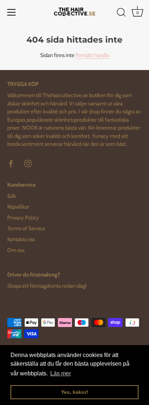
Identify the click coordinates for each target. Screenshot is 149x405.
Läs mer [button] (60, 373)
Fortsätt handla (92, 55)
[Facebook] (10, 163)
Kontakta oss (21, 239)
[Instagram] (27, 163)
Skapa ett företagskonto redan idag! (47, 286)
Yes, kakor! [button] (74, 392)
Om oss (16, 250)
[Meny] (12, 12)
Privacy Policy (23, 217)
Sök (11, 196)
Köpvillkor (18, 207)
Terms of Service (26, 228)
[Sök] (121, 13)
